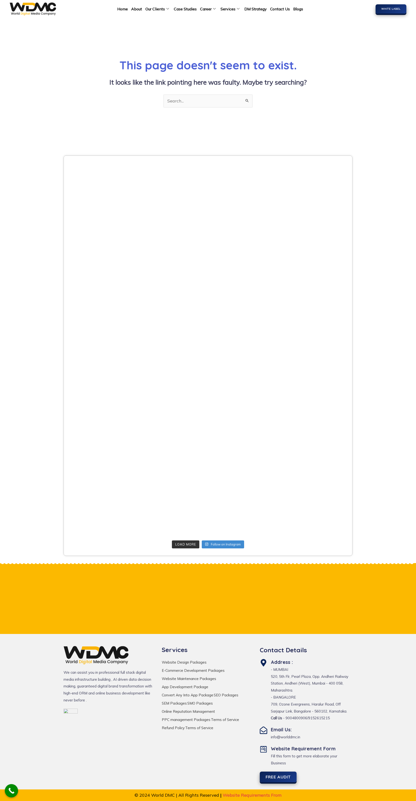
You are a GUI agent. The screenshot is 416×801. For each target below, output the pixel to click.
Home (122, 9)
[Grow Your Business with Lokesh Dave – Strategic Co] (114, 189)
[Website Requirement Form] (263, 749)
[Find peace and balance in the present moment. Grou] (208, 510)
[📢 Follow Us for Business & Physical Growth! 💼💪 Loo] (208, 457)
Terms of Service (225, 719)
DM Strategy (255, 9)
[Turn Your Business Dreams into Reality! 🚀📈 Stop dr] (301, 457)
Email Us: (281, 730)
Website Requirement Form (303, 749)
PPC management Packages (186, 719)
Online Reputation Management (188, 711)
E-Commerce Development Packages (193, 670)
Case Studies (185, 9)
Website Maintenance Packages (189, 678)
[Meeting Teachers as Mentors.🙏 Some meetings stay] (301, 296)
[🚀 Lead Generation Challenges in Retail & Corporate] (208, 349)
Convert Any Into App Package (187, 695)
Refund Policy (173, 728)
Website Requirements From (252, 795)
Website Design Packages (184, 662)
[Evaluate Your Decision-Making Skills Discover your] (208, 242)
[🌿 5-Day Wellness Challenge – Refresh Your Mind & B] (114, 457)
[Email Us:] (263, 730)
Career (206, 9)
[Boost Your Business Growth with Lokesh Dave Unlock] (301, 242)
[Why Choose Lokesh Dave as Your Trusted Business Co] (208, 189)
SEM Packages (174, 703)
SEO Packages (226, 695)
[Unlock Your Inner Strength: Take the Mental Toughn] (301, 349)
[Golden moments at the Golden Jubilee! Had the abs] (114, 349)
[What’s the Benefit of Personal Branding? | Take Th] (114, 296)
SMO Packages (200, 703)
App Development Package (185, 687)
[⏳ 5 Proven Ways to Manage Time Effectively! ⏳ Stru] (301, 403)
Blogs (298, 9)
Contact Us (280, 9)
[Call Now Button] (11, 790)
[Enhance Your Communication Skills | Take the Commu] (208, 403)
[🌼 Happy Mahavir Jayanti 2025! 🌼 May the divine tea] (114, 242)
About (136, 9)
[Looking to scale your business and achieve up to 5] (301, 189)
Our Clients (155, 9)
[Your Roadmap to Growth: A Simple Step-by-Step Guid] (114, 510)
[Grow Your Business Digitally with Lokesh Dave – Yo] (208, 296)
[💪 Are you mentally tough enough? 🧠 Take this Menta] (114, 403)
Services (228, 9)
